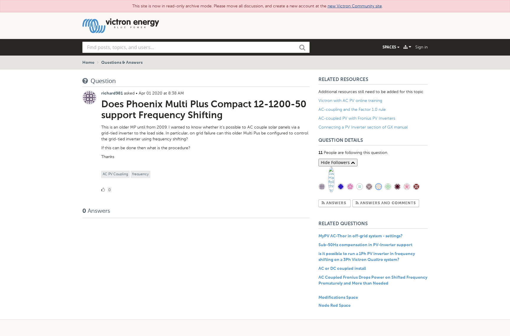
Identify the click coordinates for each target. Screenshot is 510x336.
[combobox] (196, 47)
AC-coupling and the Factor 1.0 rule (352, 109)
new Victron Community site (355, 6)
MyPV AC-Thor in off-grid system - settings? (360, 236)
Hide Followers (336, 162)
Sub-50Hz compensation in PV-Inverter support (365, 245)
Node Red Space (334, 305)
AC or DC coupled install (342, 269)
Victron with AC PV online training (350, 100)
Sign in (421, 47)
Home (88, 63)
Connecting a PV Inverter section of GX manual (363, 127)
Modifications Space (338, 298)
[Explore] (407, 47)
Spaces (389, 47)
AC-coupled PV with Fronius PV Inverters (356, 118)
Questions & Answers (122, 63)
